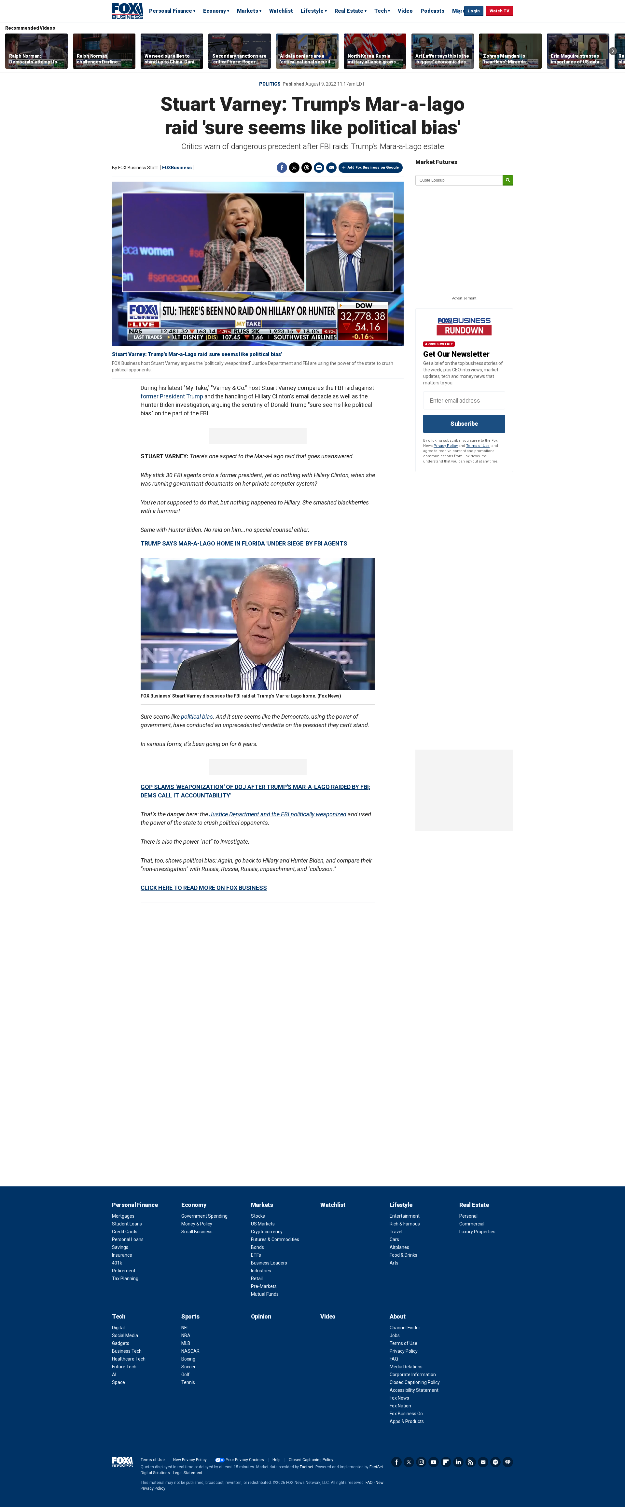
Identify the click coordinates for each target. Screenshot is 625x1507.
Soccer (188, 1366)
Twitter (294, 167)
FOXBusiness (177, 167)
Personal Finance (170, 11)
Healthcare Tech (129, 1359)
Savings (120, 1247)
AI (114, 1374)
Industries (261, 1270)
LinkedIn (458, 1462)
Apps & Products (407, 1421)
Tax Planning (125, 1278)
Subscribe (464, 423)
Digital (118, 1327)
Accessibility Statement (414, 1390)
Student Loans (127, 1223)
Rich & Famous (405, 1223)
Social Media (125, 1335)
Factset (306, 1467)
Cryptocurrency (267, 1231)
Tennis (188, 1382)
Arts (394, 1262)
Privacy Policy (446, 446)
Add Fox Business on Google (373, 167)
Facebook (282, 167)
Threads (306, 167)
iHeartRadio (508, 1462)
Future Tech (124, 1366)
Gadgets (120, 1343)
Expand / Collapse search (458, 11)
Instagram (421, 1462)
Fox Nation (400, 1405)
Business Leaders (269, 1262)
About (398, 1316)
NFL (185, 1327)
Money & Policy (196, 1223)
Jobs (395, 1335)
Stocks (258, 1216)
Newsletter (483, 1462)
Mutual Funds (265, 1294)
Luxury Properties (477, 1231)
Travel (396, 1231)
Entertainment (405, 1216)
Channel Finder (405, 1327)
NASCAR (190, 1351)
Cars (394, 1239)
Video (405, 11)
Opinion (261, 1316)
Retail (257, 1278)
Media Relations (406, 1366)
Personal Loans (128, 1239)
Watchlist (281, 11)
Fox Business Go (406, 1413)
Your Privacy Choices (245, 1460)
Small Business (197, 1231)
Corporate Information (413, 1374)
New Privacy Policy (190, 1460)
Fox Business (127, 11)
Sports (190, 1316)
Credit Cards (124, 1231)
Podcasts (432, 11)
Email (331, 167)
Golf (185, 1374)
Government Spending (204, 1216)
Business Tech (127, 1351)
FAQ (394, 1359)
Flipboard (446, 1462)
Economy (214, 11)
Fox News (399, 1398)
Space (118, 1382)
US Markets (263, 1223)
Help (276, 1460)
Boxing (188, 1359)
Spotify (495, 1462)
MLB (185, 1343)
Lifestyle (312, 11)
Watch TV (499, 10)
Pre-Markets (264, 1286)
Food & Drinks (403, 1255)
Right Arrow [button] (613, 51)
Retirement (123, 1270)
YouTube (433, 1462)
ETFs (256, 1255)
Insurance (122, 1255)
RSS (470, 1462)
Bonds (257, 1247)
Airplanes (399, 1247)
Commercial (471, 1223)
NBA (185, 1335)
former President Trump (172, 396)
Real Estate (349, 11)
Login (474, 10)
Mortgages (123, 1216)
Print (319, 167)
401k (117, 1262)
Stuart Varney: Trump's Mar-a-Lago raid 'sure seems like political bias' (197, 354)
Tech (380, 11)
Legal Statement (187, 1473)
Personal (468, 1216)
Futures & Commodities (275, 1239)
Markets (247, 11)
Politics (270, 84)
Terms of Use (478, 446)
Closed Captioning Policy (415, 1382)
